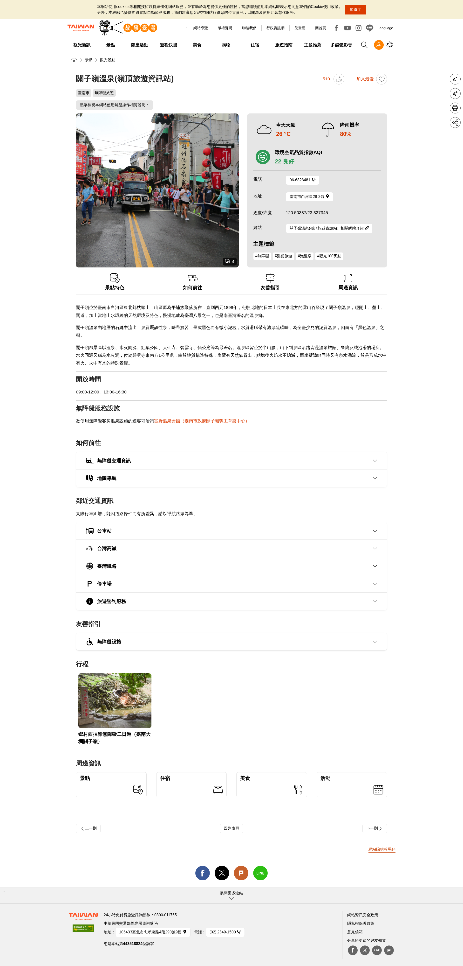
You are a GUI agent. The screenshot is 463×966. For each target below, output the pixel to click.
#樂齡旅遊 (283, 256)
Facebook (336, 28)
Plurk (241, 873)
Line (377, 950)
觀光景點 (107, 60)
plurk (389, 950)
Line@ (369, 28)
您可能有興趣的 (390, 45)
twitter (222, 873)
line (260, 873)
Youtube (347, 28)
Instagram (358, 28)
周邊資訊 (348, 287)
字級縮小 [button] (455, 79)
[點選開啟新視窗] (83, 929)
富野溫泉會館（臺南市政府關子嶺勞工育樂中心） (202, 421)
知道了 (355, 9)
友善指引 (270, 287)
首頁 (74, 59)
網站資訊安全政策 (362, 915)
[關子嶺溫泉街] (157, 190)
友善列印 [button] (455, 108)
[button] (231, 895)
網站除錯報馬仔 (381, 849)
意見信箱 (355, 932)
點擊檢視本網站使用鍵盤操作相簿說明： (114, 105)
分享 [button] (455, 122)
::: (187, 28)
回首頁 (320, 28)
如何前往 (192, 287)
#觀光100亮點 (329, 256)
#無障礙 (262, 256)
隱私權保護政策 (360, 923)
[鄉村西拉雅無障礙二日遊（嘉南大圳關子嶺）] (114, 700)
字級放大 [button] (455, 93)
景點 (89, 60)
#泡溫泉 (305, 256)
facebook (202, 873)
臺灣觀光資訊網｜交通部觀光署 (81, 28)
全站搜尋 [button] (364, 45)
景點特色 (114, 287)
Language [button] (385, 28)
